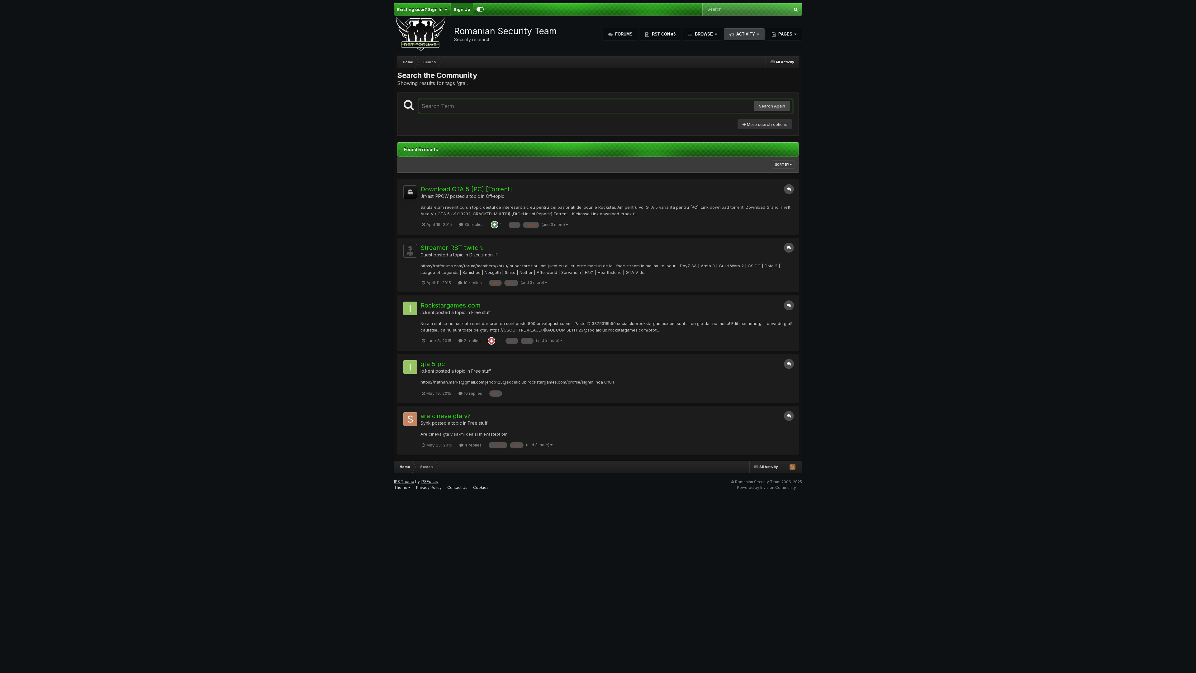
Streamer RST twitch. (452, 247)
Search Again (772, 105)
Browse (704, 34)
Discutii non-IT (484, 254)
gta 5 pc (432, 364)
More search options (766, 124)
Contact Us (457, 487)
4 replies (472, 444)
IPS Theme (404, 481)
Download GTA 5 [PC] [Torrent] (466, 189)
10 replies (472, 282)
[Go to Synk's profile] (410, 419)
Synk (425, 423)
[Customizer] (480, 9)
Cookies (481, 487)
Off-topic (495, 196)
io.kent (427, 312)
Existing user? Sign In (420, 9)
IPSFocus (429, 481)
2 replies (472, 340)
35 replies (473, 224)
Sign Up (462, 9)
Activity (745, 34)
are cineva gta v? (445, 416)
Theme (401, 487)
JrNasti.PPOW (434, 196)
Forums (623, 34)
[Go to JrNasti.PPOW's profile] (410, 192)
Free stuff (481, 312)
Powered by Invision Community (766, 487)
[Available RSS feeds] (792, 467)
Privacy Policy (429, 487)
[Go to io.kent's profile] (410, 308)
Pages (785, 34)
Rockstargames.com (450, 305)
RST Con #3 (663, 34)
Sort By (782, 164)
